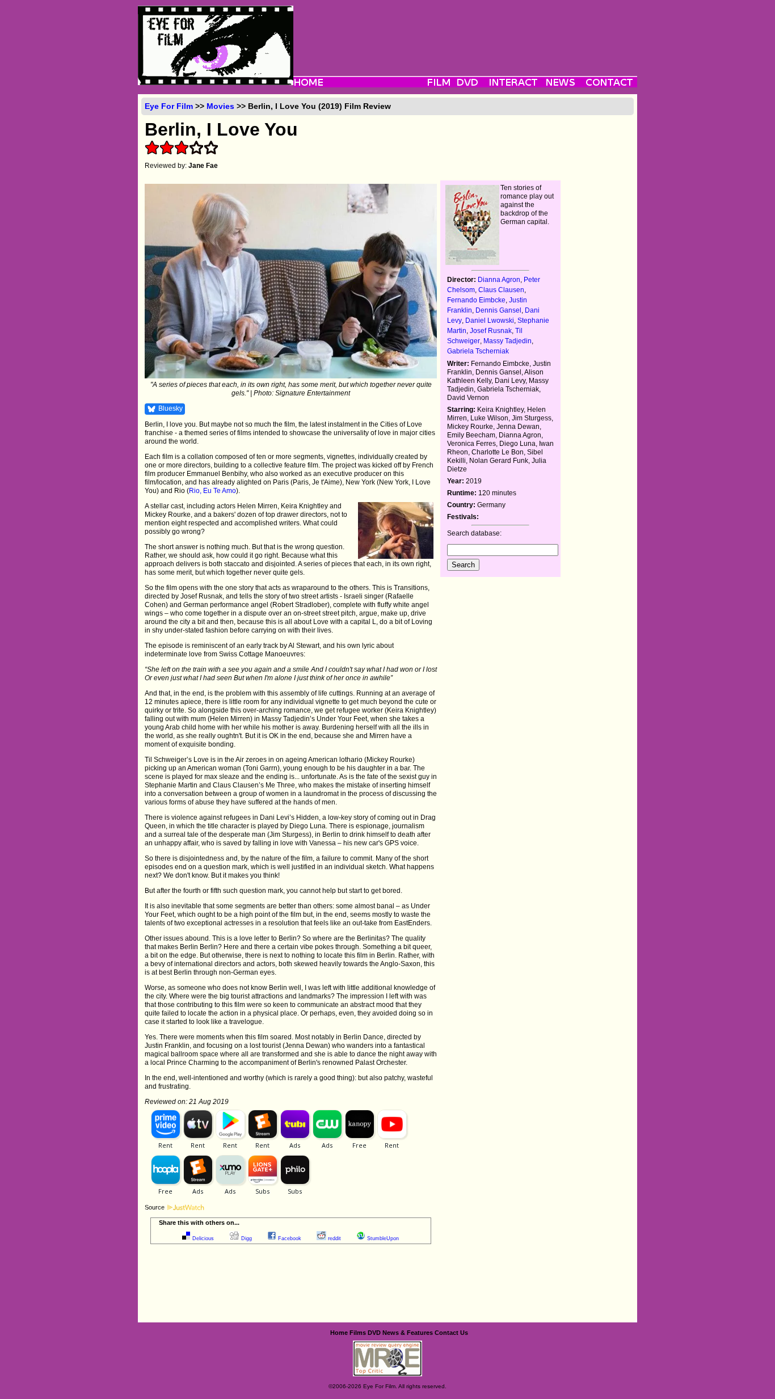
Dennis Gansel (498, 310)
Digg (246, 1238)
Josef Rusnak (491, 331)
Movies (220, 106)
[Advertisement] (465, 31)
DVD (374, 1332)
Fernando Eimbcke (476, 300)
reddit (334, 1238)
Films (357, 1332)
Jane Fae (203, 166)
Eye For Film (169, 106)
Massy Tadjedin (507, 341)
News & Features (407, 1332)
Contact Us (451, 1332)
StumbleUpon (383, 1238)
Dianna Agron (499, 280)
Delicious (203, 1238)
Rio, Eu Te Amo (212, 491)
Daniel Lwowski (489, 321)
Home (339, 1332)
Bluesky (170, 408)
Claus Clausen (501, 290)
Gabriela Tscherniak (478, 351)
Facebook (289, 1238)
